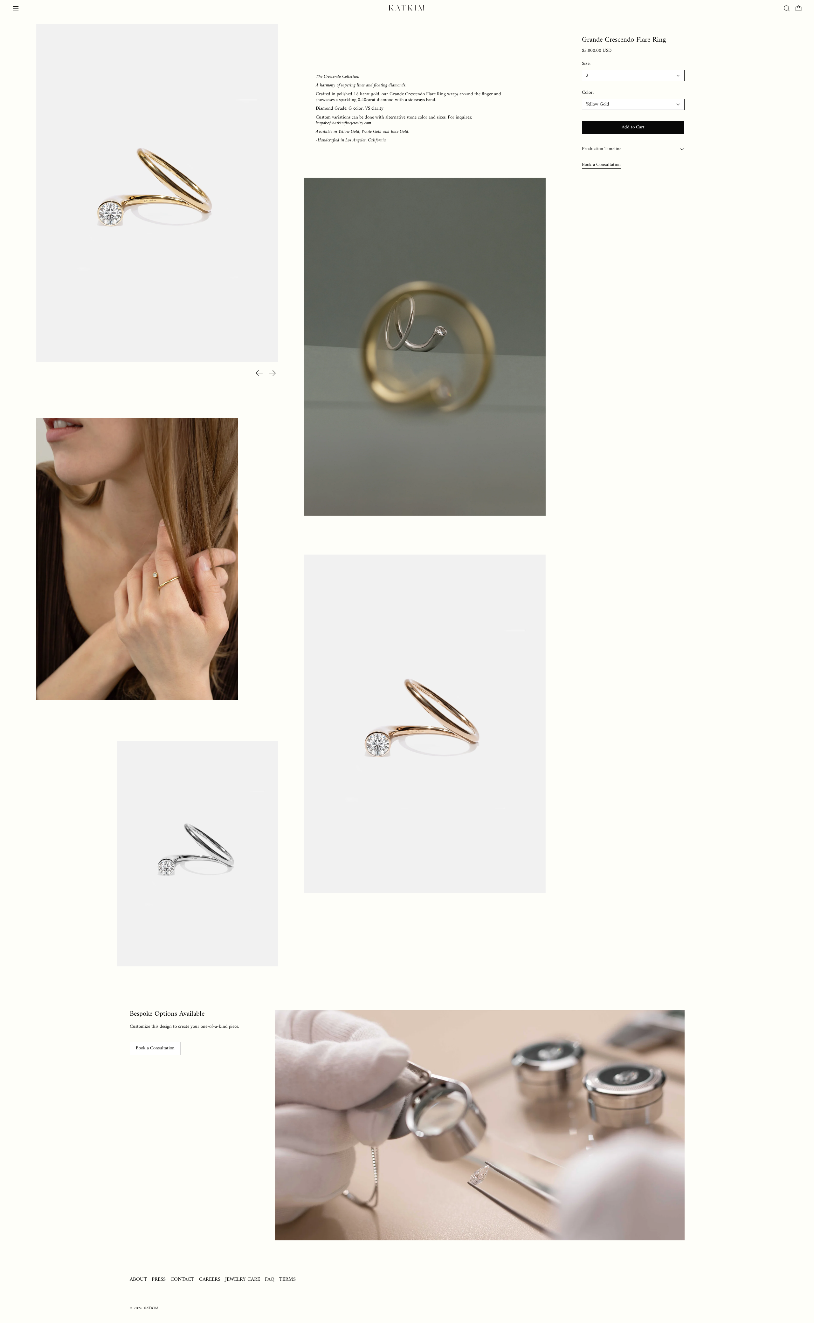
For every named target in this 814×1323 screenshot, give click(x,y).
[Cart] (798, 8)
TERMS (287, 1279)
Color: (588, 93)
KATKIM (151, 1308)
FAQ (269, 1279)
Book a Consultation (601, 164)
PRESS (159, 1279)
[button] (786, 8)
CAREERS (209, 1279)
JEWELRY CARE (242, 1279)
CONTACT (182, 1279)
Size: (586, 64)
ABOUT (138, 1279)
